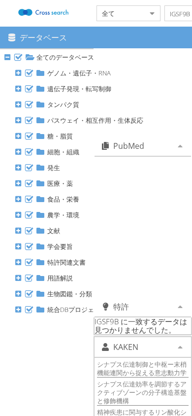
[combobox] (120, 13)
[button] (18, 57)
